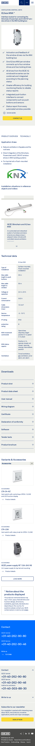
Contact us (17, 118)
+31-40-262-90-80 (13, 635)
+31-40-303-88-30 (14, 688)
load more (17, 579)
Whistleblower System (7, 740)
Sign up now (17, 719)
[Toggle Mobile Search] (21, 2)
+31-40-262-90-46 (13, 644)
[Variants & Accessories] (17, 464)
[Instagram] (29, 734)
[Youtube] (32, 734)
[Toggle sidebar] (27, 2)
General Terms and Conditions (22, 740)
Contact (4, 670)
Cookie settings (15, 742)
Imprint (28, 742)
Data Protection (5, 742)
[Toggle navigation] (32, 2)
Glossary (22, 742)
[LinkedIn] (26, 734)
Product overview (9, 136)
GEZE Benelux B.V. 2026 (7, 737)
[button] (20, 734)
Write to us (6, 697)
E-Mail (26, 610)
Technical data (26, 136)
